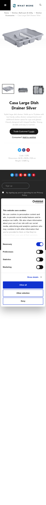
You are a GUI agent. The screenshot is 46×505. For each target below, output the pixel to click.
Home (6, 13)
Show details (32, 277)
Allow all (23, 285)
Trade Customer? (23, 131)
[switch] (39, 252)
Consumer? (24, 137)
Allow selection (23, 293)
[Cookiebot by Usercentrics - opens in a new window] (32, 201)
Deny (23, 301)
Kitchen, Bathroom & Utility (22, 13)
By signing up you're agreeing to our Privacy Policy (24, 193)
